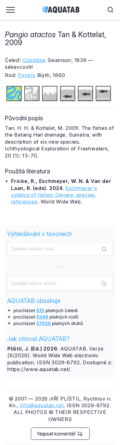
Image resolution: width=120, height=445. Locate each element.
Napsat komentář (57, 434)
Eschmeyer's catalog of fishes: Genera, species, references (54, 195)
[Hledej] (104, 249)
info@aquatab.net (42, 405)
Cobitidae (34, 60)
